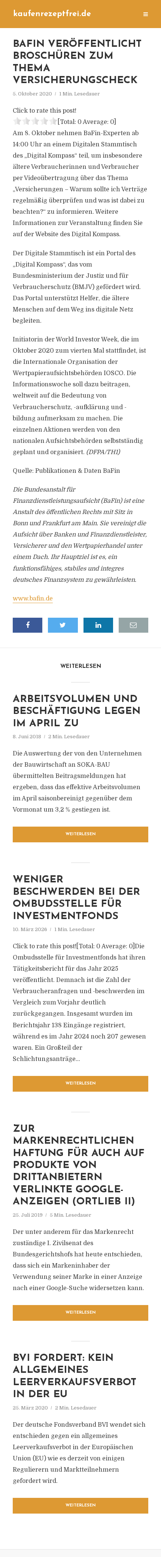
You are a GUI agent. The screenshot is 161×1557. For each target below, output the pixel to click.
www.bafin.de (33, 598)
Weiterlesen (81, 834)
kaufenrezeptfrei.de (52, 14)
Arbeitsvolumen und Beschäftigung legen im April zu (76, 711)
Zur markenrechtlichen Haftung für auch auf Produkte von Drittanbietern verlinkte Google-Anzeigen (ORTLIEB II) (79, 1165)
